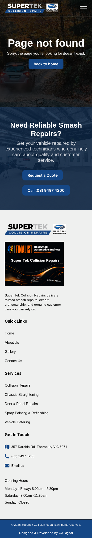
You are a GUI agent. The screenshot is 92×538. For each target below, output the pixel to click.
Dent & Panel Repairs (21, 404)
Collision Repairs (18, 385)
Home (9, 333)
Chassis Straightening (21, 394)
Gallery (10, 352)
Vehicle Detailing (17, 422)
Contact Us (13, 361)
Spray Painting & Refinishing (26, 413)
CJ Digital (66, 533)
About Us (12, 342)
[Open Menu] (83, 8)
